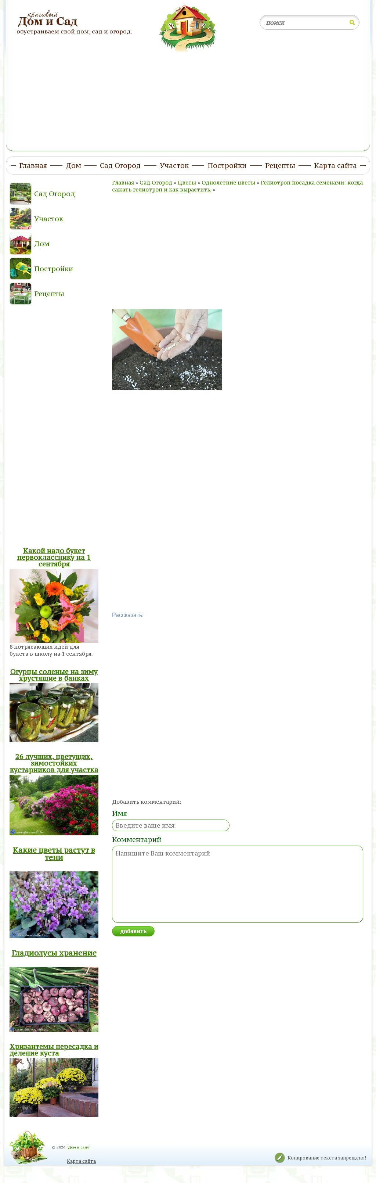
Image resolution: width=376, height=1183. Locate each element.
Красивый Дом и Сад (49, 19)
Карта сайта (81, 1161)
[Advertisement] (188, 96)
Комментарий (136, 839)
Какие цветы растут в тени (54, 853)
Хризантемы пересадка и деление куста (54, 1049)
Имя (119, 813)
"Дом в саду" (78, 1147)
